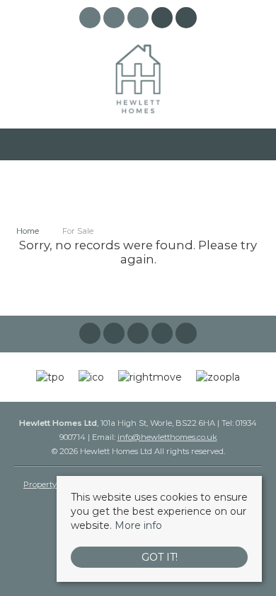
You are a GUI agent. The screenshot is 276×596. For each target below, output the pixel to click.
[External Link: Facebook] (91, 19)
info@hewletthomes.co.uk (167, 437)
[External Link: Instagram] (115, 19)
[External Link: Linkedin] (139, 19)
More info (138, 525)
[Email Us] (162, 18)
